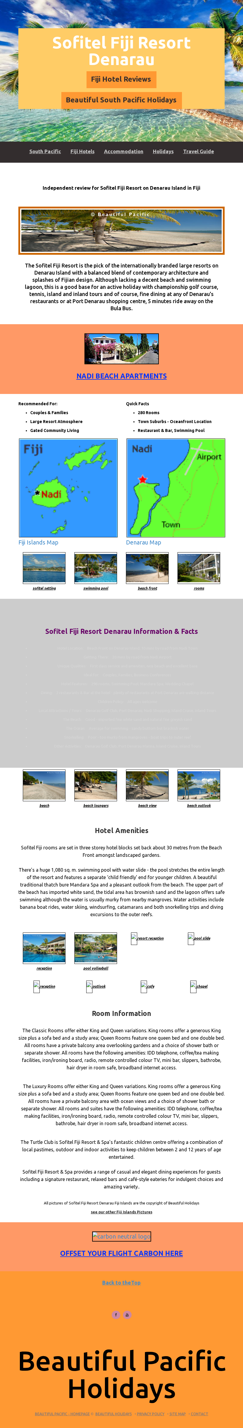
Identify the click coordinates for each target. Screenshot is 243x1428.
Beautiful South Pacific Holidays (121, 100)
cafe (150, 986)
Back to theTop (121, 1282)
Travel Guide (198, 151)
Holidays (163, 151)
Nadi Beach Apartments (121, 376)
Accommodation (123, 151)
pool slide (202, 938)
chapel (201, 986)
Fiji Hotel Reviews (121, 79)
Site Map (178, 1414)
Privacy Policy (150, 1414)
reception (47, 986)
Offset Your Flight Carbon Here (121, 1253)
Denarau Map (143, 542)
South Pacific (45, 151)
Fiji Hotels (83, 151)
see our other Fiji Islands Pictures (121, 1212)
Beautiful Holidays (113, 1414)
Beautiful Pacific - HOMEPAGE (62, 1414)
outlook (98, 986)
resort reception (150, 938)
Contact (199, 1414)
